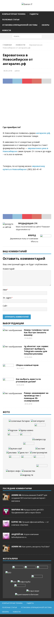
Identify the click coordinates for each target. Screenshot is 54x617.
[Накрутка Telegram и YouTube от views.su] (19, 588)
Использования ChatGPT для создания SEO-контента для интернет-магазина (29, 498)
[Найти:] (27, 36)
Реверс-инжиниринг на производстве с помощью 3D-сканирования (36, 397)
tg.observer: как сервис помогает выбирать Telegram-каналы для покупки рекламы (36, 350)
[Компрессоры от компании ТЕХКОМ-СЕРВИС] (39, 439)
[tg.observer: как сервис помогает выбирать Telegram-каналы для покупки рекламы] (12, 346)
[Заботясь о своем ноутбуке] (13, 437)
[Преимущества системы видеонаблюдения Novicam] (42, 570)
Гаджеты (34, 14)
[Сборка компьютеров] (8, 368)
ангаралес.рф (43, 133)
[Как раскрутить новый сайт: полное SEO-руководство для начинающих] (8, 572)
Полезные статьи (10, 19)
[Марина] (6, 513)
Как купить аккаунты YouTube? (36, 546)
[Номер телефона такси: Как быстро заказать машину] (12, 330)
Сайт (5, 305)
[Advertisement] (27, 106)
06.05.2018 (7, 70)
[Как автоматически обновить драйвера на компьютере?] (14, 459)
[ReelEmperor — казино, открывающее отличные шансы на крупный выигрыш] (38, 421)
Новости (6, 30)
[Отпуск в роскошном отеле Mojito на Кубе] (32, 590)
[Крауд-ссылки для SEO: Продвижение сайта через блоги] (13, 581)
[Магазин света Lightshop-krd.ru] (38, 452)
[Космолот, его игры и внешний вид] (25, 437)
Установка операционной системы (19, 25)
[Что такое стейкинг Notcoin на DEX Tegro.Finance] (26, 594)
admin (17, 70)
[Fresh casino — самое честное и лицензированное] (26, 430)
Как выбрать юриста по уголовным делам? (28, 380)
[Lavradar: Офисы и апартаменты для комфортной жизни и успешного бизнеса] (17, 570)
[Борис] (6, 525)
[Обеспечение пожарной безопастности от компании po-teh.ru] (40, 428)
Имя (5, 289)
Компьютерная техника (13, 14)
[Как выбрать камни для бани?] (26, 459)
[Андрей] (6, 538)
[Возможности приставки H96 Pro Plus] (26, 475)
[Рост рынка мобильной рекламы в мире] (11, 452)
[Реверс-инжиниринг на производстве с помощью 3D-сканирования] (12, 393)
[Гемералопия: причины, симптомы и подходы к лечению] (37, 579)
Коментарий (8, 268)
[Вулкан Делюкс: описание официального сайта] (15, 448)
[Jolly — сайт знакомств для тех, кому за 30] (28, 471)
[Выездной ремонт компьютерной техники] (28, 446)
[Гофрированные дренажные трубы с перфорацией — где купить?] (24, 581)
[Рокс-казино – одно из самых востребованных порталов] (23, 452)
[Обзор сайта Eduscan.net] (12, 430)
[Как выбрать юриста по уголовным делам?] (8, 382)
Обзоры (45, 25)
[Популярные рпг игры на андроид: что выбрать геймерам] (30, 570)
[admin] (6, 498)
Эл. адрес (7, 297)
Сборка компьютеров (27, 365)
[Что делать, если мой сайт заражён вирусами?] (40, 448)
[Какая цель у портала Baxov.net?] (13, 471)
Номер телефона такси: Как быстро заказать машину (36, 332)
